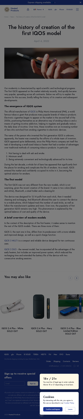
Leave (70, 409)
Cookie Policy (69, 403)
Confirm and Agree (53, 409)
